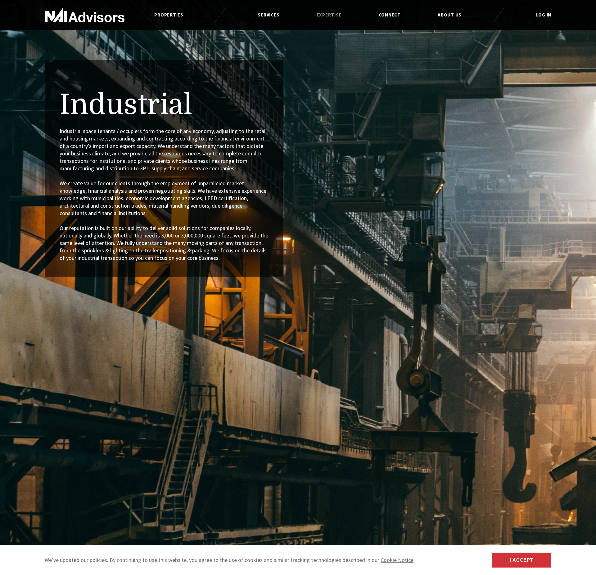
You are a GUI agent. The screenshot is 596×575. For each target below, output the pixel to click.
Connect (390, 15)
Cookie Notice (397, 560)
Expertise (329, 15)
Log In (544, 15)
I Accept (521, 560)
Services (268, 15)
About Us (450, 15)
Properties (168, 15)
